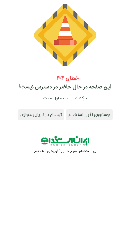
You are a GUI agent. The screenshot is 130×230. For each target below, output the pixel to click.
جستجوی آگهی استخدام (89, 114)
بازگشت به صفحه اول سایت (65, 98)
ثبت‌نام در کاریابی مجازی (41, 114)
